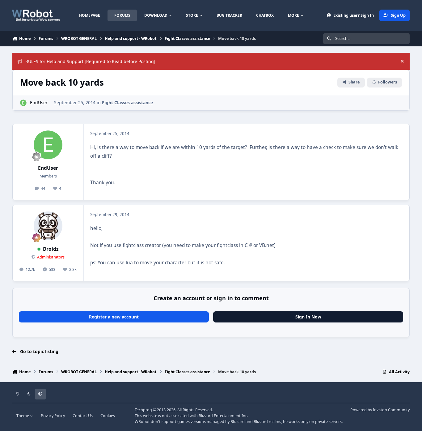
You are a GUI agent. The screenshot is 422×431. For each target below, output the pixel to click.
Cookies (107, 415)
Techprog (143, 409)
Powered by (380, 409)
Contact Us (83, 415)
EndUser (39, 102)
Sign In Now (308, 317)
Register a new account (114, 317)
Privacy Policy (53, 415)
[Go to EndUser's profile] (23, 103)
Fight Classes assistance (127, 102)
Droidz (51, 249)
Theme (23, 415)
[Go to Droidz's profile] (48, 226)
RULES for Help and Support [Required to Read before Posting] (90, 61)
